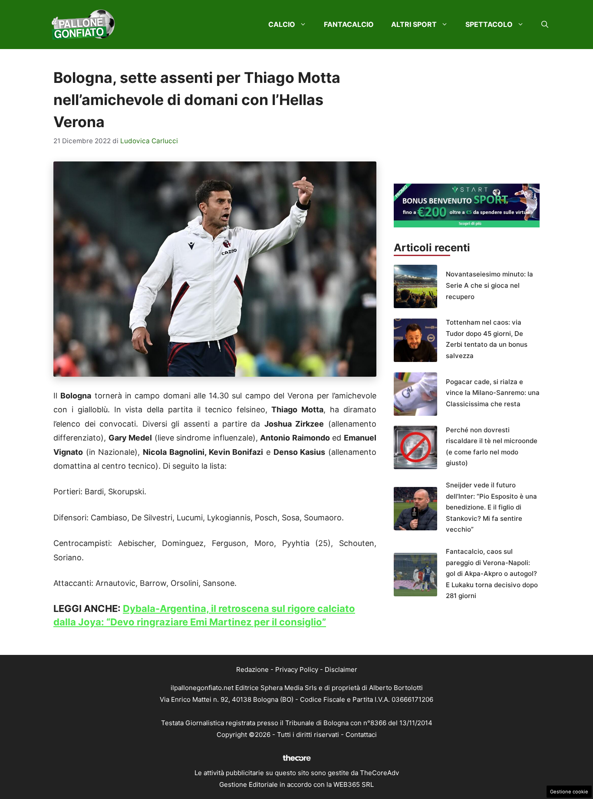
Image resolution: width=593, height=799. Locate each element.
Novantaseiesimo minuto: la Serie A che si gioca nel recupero (489, 285)
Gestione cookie (569, 792)
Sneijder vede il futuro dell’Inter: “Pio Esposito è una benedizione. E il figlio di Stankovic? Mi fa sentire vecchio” (491, 507)
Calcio (281, 24)
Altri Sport (414, 24)
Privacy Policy (296, 669)
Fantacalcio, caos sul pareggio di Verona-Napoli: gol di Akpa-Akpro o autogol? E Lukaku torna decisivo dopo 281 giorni (492, 573)
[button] (545, 24)
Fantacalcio (349, 24)
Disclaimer (341, 669)
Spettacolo (489, 24)
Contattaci (361, 734)
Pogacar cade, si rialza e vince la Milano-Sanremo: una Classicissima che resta (493, 393)
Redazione (252, 669)
